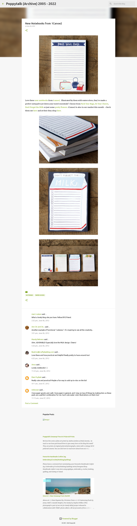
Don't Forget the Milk (34, 107)
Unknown (35, 390)
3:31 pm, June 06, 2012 (40, 333)
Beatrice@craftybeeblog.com (43, 352)
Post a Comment (31, 403)
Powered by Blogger (70, 519)
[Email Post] (26, 293)
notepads (29, 295)
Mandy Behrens (38, 339)
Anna (34, 365)
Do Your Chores (101, 104)
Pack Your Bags (87, 104)
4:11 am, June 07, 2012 (40, 384)
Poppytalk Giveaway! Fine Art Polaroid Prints (58, 436)
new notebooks (41, 100)
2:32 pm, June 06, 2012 (40, 321)
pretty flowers (61, 107)
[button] (26, 30)
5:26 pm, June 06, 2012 (40, 346)
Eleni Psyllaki (36, 377)
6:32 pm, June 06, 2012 (40, 358)
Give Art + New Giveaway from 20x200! (56, 496)
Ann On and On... (38, 327)
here (35, 111)
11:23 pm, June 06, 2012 (41, 371)
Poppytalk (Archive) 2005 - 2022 (31, 4)
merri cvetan (36, 314)
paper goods (39, 295)
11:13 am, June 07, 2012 (41, 398)
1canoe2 (56, 100)
